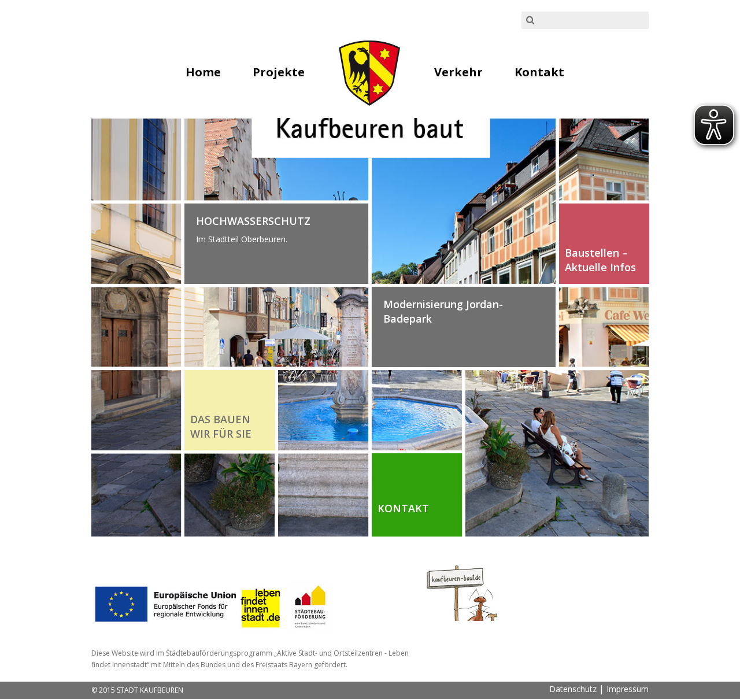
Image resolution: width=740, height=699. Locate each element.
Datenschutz (573, 688)
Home (203, 72)
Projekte (279, 72)
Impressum (627, 688)
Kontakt (539, 72)
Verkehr (458, 72)
